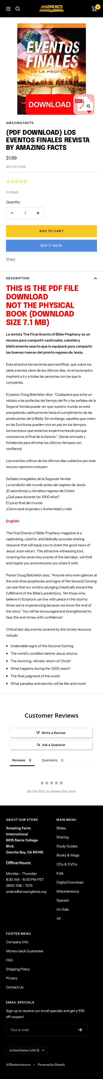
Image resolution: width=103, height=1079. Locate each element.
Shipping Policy (18, 969)
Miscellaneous (67, 891)
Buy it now (51, 245)
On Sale (62, 909)
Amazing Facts (20, 123)
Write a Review (54, 732)
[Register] (80, 1030)
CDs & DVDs (66, 864)
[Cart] (94, 8)
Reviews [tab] (18, 760)
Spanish (62, 900)
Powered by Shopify (51, 1064)
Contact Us (15, 987)
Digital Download (69, 882)
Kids (60, 873)
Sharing (62, 837)
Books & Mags (67, 855)
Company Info (17, 942)
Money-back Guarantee (24, 951)
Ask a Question (53, 745)
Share (10, 259)
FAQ (9, 960)
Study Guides (67, 846)
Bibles (61, 828)
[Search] (18, 9)
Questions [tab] (50, 760)
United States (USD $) (24, 1050)
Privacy (11, 978)
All (58, 918)
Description (18, 278)
